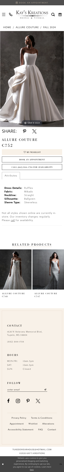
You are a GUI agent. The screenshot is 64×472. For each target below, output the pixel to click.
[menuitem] (3, 14)
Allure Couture (27, 27)
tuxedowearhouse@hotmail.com (32, 449)
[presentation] (16, 269)
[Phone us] (10, 14)
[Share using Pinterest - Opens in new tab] (24, 131)
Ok (61, 464)
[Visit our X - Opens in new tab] (38, 401)
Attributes (11, 175)
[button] (3, 14)
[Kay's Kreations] (32, 14)
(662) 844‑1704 (15, 342)
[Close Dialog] (3, 464)
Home (7, 27)
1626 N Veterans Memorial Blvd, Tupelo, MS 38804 (24, 333)
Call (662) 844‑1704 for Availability (32, 167)
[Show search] (53, 14)
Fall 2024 (49, 27)
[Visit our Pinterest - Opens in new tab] (28, 401)
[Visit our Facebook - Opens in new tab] (8, 401)
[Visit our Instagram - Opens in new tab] (18, 401)
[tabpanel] (32, 79)
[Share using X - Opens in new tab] (34, 131)
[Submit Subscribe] (45, 390)
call (13, 220)
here (32, 470)
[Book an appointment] (60, 14)
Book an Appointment (32, 159)
